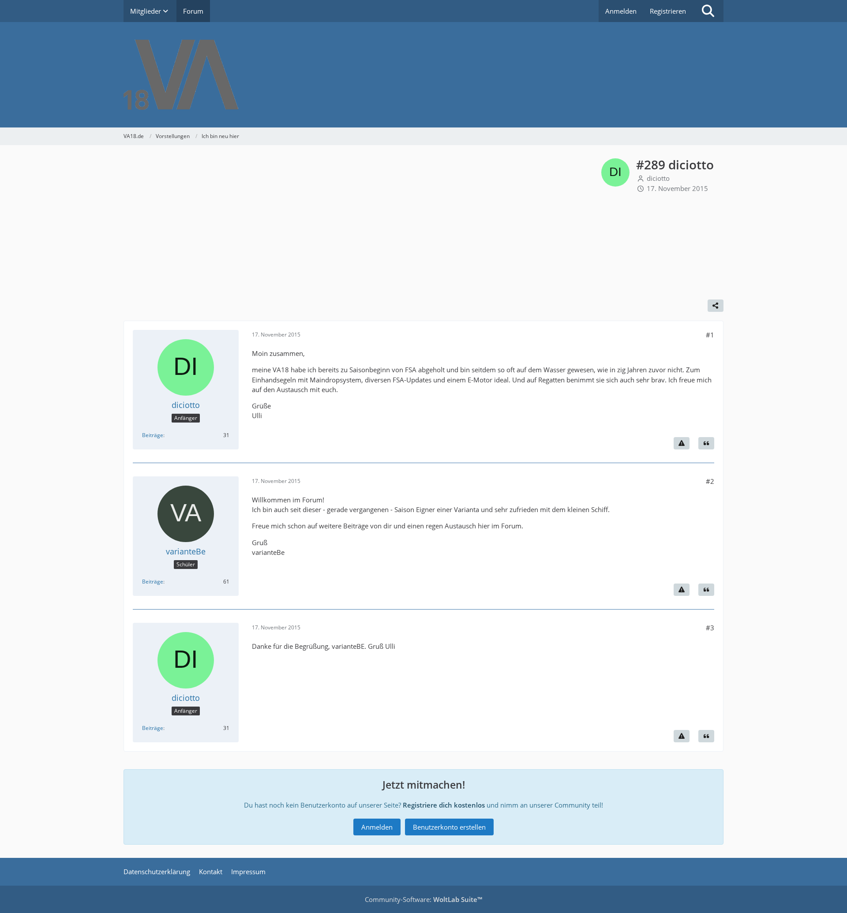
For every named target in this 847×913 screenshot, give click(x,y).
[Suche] (708, 11)
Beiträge (152, 435)
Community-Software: (423, 899)
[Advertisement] (362, 224)
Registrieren (668, 11)
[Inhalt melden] (682, 443)
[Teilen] (715, 305)
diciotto (658, 178)
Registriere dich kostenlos (444, 805)
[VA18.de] (423, 74)
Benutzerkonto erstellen (449, 827)
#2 (710, 481)
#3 (710, 627)
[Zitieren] (706, 443)
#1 (710, 334)
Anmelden (621, 11)
